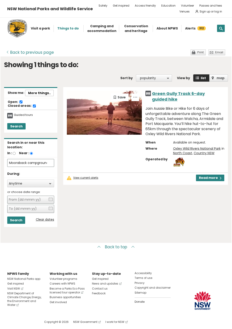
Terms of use (143, 278)
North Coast (182, 153)
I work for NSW (114, 322)
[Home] (17, 28)
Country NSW (204, 153)
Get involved (58, 302)
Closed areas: (20, 106)
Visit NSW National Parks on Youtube (31, 322)
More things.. (39, 93)
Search (16, 126)
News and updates (105, 283)
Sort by (126, 78)
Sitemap (140, 293)
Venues (184, 11)
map (221, 78)
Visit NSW (13, 288)
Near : (24, 153)
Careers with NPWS (62, 283)
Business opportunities (65, 297)
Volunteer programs (63, 279)
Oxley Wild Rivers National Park (197, 148)
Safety (103, 5)
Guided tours (23, 115)
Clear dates (45, 219)
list (203, 78)
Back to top (116, 247)
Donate (140, 302)
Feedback (99, 293)
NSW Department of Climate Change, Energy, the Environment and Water (24, 299)
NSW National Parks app (23, 279)
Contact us (100, 288)
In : (9, 153)
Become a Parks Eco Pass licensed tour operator (67, 290)
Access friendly (145, 5)
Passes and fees (210, 5)
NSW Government (85, 322)
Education (168, 5)
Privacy (140, 283)
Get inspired (121, 5)
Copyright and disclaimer (153, 288)
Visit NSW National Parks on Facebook (11, 322)
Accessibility (143, 273)
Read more (208, 177)
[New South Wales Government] (202, 300)
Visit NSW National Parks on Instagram (21, 322)
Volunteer (187, 5)
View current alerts (85, 178)
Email (219, 52)
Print (200, 52)
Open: (13, 102)
